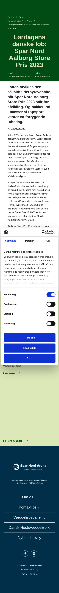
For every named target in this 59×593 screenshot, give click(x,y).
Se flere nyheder (12, 440)
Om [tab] (48, 240)
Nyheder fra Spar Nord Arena (20, 21)
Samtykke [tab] (10, 240)
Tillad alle (29, 337)
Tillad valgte (29, 348)
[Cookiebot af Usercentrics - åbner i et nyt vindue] (42, 232)
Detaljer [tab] (29, 240)
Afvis (29, 358)
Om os (21, 17)
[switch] (50, 304)
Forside (11, 17)
